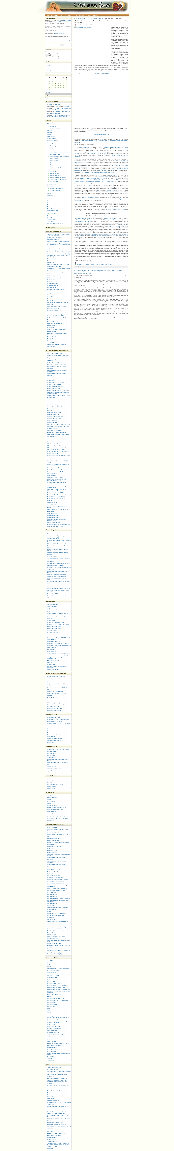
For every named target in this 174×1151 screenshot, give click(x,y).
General (82, 18)
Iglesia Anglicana (54, 147)
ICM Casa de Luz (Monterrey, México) (56, 447)
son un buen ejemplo (90, 238)
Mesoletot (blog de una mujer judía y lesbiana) (58, 321)
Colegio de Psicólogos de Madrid (100, 235)
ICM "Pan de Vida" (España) (54, 444)
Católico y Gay (50, 260)
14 (63, 83)
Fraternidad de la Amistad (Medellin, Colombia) (59, 434)
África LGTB (50, 961)
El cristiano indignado (52, 283)
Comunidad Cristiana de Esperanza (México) (58, 390)
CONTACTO (95, 15)
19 (58, 85)
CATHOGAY (50, 848)
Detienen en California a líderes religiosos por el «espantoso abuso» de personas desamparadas (100, 270)
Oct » (49, 92)
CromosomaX (50, 799)
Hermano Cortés (51, 1096)
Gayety (49, 803)
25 (55, 87)
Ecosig (96, 264)
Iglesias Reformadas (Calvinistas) (58, 177)
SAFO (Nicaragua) (51, 1051)
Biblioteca (49, 130)
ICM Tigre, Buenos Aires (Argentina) (56, 449)
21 (63, 85)
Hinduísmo (50, 195)
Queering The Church (52, 515)
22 (66, 85)
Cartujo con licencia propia (54, 258)
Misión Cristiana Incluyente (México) (56, 496)
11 (55, 83)
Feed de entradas (51, 67)
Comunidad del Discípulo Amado (55, 399)
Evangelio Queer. (51, 753)
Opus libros (50, 1128)
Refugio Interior (51, 339)
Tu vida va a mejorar (52, 1146)
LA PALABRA (54, 15)
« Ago (46, 92)
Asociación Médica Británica (92, 234)
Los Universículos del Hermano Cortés (56, 318)
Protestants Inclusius (52, 511)
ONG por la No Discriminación (54, 1028)
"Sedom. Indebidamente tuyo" (54, 237)
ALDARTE (49, 962)
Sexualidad (50, 217)
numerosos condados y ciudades (90, 197)
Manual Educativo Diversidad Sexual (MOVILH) (59, 1126)
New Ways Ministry (52, 805)
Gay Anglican (50, 295)
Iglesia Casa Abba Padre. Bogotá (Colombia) (58, 451)
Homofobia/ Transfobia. (98, 18)
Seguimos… (58, 104)
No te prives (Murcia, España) (54, 1026)
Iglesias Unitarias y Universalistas (58, 179)
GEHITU (49, 1008)
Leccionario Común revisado (54, 729)
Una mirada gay (51, 346)
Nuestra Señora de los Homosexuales (56, 329)
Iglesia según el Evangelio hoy (54, 641)
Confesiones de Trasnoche (54, 266)
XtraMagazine (50, 820)
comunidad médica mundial (83, 218)
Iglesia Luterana (54, 160)
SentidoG (49, 815)
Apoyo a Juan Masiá (52, 606)
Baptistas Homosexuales (53, 838)
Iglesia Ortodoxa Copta (55, 168)
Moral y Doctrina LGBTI (53, 325)
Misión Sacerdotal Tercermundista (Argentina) (58, 653)
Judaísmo (49, 203)
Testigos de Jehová (54, 181)
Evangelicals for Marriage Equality (55, 883)
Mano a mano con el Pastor (54, 319)
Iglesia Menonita (54, 162)
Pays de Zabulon (51, 331)
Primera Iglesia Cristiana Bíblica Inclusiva (57, 509)
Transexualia (50, 1060)
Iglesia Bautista (53, 149)
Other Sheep (50, 923)
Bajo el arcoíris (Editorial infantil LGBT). (57, 1078)
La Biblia (49, 727)
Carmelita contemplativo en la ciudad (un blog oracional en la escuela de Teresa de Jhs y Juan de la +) (58, 255)
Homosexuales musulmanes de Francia (57, 693)
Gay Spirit (49, 686)
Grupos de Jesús (51, 636)
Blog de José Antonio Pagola (54, 248)
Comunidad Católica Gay (53, 388)
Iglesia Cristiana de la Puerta (54, 468)
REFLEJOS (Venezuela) (53, 1049)
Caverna (49, 134)
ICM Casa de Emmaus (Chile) (54, 445)
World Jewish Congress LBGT (54, 710)
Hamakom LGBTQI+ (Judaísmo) (55, 691)
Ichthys (49, 442)
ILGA (48, 1014)
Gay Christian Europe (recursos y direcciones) (58, 558)
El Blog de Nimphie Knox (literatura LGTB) (57, 1085)
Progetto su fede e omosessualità (55, 931)
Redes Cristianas (51, 664)
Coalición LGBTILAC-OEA (53, 977)
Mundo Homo (50, 327)
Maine (98, 190)
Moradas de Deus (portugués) (54, 323)
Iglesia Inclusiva (54, 158)
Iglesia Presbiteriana (55, 169)
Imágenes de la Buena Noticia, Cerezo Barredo (59, 723)
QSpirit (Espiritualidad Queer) (54, 740)
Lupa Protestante (51, 651)
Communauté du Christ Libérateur (55, 382)
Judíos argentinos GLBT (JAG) (54, 699)
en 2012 (113, 175)
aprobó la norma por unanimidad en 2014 (92, 178)
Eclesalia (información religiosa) (55, 784)
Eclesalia (49, 782)
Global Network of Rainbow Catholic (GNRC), (58, 907)
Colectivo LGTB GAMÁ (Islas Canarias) (57, 985)
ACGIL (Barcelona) (52, 827)
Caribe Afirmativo (51, 972)
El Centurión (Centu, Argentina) (55, 877)
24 (52, 87)
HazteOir (103, 170)
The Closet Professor (52, 342)
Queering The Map (52, 1047)
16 (49, 85)
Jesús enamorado (51, 757)
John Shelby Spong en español (55, 310)
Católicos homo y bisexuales (54, 359)
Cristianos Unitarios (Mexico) (54, 418)
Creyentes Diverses (52, 408)
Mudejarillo (78, 262)
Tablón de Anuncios (52, 219)
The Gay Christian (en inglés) (54, 954)
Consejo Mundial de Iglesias (54, 626)
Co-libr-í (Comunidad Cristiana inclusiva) (57, 363)
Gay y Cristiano (51, 300)
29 (66, 87)
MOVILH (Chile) (51, 1024)
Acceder (49, 65)
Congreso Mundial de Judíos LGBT (56, 684)
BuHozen (49, 682)
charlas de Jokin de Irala (88, 167)
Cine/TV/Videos (51, 136)
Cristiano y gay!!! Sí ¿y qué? (54, 278)
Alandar (49, 779)
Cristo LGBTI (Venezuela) (53, 420)
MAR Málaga (50, 917)
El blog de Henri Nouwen (53, 632)
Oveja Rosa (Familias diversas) (55, 809)
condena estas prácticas (110, 218)
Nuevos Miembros (51, 208)
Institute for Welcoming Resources (55, 477)
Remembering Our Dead (53, 1139)
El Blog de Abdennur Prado (54, 279)
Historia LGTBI (88, 18)
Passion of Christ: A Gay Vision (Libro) (56, 593)
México (102, 264)
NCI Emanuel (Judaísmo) (53, 703)
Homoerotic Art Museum (53, 1100)
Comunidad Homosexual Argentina (56, 987)
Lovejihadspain (51, 701)
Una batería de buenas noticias (55, 223)
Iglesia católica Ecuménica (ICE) (55, 459)
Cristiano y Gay (51, 276)
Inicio (77, 18)
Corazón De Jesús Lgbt (53, 405)
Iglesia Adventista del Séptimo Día (58, 145)
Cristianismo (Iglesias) (52, 140)
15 (66, 83)
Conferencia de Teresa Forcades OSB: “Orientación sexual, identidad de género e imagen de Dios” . (57, 1082)
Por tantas (49, 662)
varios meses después (104, 176)
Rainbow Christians (52, 934)
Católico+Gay (50, 262)
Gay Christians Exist (52, 903)
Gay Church (50, 440)
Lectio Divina (53, 213)
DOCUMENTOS (80, 15)
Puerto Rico (88, 185)
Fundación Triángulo (52, 1004)
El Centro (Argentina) (52, 428)
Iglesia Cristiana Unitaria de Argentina (56, 469)
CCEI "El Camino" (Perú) (53, 361)
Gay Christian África (52, 436)
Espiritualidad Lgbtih (52, 751)
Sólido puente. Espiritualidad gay (55, 772)
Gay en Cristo (50, 297)
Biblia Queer (53, 126)
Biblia (48, 123)
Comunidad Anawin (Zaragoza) (55, 386)
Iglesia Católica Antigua (53, 453)
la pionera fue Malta (85, 147)
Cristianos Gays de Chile (53, 414)
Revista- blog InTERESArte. (54, 522)
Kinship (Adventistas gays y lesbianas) (56, 913)
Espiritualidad (50, 186)
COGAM (49, 979)
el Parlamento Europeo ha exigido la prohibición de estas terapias (98, 172)
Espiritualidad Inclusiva (55, 190)
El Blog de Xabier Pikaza (53, 281)
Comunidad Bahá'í (51, 138)
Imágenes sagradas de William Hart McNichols (58, 563)
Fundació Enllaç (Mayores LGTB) (55, 998)
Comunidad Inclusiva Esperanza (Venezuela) (58, 403)
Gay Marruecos (51, 1006)
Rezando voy (50, 742)
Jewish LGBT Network (52, 697)
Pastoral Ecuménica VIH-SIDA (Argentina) (57, 929)
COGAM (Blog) (51, 981)
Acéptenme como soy (52, 535)
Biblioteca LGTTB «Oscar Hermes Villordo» (58, 543)
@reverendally (51, 533)
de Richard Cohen (101, 167)
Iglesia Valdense (54, 171)
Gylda (48, 1010)
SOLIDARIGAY (51, 1056)
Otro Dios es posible (55, 128)
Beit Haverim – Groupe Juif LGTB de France (58, 680)
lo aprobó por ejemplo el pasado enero (116, 209)
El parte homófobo (51, 184)
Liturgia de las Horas (52, 731)
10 (52, 83)
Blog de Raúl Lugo (52, 250)
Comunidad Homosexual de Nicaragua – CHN (58, 989)
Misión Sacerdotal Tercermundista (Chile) (57, 655)
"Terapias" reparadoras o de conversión (85, 264)
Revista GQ (50, 813)
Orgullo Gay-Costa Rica (53, 1032)
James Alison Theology (53, 308)
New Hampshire (90, 181)
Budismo (49, 132)
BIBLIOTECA (71, 15)
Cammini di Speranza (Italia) (54, 846)
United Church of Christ (53, 669)
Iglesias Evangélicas (55, 173)
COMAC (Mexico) (51, 377)
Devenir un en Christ (52, 422)
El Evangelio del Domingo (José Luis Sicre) (58, 719)
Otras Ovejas (50, 925)
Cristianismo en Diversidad (54, 412)
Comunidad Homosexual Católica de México (58, 401)
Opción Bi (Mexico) (52, 1030)
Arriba (125, 275)
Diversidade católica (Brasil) (54, 875)
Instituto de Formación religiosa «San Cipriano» (59, 567)
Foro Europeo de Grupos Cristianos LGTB (57, 888)
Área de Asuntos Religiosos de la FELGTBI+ (58, 834)
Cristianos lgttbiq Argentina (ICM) (55, 416)
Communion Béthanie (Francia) (55, 384)
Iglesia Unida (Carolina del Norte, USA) (57, 643)
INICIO (47, 15)
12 (58, 83)
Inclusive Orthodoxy (52, 475)
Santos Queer (50, 770)
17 (52, 85)
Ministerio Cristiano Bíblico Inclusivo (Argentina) (59, 495)
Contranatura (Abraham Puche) (55, 272)
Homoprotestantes (51, 909)
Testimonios (50, 221)
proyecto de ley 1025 (110, 190)
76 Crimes (49, 795)
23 (49, 87)
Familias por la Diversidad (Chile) (55, 994)
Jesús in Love (50, 569)
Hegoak (49, 1012)
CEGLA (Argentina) (52, 852)
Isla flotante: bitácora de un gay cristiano (57, 306)
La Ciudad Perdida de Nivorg (54, 314)
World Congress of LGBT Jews (54, 708)
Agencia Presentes (52, 797)
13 (61, 83)
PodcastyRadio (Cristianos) (54, 660)
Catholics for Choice (52, 850)
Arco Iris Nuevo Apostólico (53, 832)
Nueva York (97, 181)
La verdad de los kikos (52, 1110)
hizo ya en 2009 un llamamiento (117, 226)
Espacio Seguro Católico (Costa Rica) (56, 432)
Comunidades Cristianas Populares (56, 622)
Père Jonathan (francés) (53, 337)
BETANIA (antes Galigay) (53, 840)
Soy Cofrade (50, 340)
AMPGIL (49, 964)
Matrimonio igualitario (52, 204)
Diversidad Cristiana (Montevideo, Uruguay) (58, 426)
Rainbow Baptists (51, 933)
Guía (99, 264)
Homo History (50, 1098)
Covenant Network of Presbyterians (56, 407)
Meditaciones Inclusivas (53, 732)
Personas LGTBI (116, 264)
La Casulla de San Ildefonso (54, 312)
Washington (120, 179)
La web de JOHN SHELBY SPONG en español (58, 316)
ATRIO (48, 608)
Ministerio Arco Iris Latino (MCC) (55, 493)
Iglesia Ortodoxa (54, 166)
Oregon (78, 179)
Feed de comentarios (52, 69)
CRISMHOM (50, 410)
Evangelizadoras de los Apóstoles (55, 1091)
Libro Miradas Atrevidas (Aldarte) (55, 1122)
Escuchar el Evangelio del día (54, 721)
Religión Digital (51, 788)
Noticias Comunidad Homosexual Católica (57, 921)
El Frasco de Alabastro (52, 285)
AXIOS (49, 836)
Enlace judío (50, 1087)
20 (61, 85)
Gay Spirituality (51, 755)
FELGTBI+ (49, 996)
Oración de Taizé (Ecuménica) (54, 734)
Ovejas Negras (51, 1036)
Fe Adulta (49, 634)
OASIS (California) (51, 504)
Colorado (103, 181)
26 (58, 87)
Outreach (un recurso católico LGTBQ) (56, 807)
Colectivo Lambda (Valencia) (54, 983)
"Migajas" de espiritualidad (56, 188)
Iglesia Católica (54, 150)
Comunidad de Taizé (52, 620)
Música (49, 206)
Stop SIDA (49, 1058)
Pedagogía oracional (52, 210)
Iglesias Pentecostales (55, 175)
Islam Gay (49, 695)
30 (49, 90)
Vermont (87, 179)
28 (63, 87)
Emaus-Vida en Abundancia (54, 430)
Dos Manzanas (51, 801)
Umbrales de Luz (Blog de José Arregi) (56, 344)
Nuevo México (94, 179)
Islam (48, 201)
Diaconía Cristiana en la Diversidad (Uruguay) (58, 424)
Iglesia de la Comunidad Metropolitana (59, 156)
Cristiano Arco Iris (51, 274)
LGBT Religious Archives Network (55, 915)
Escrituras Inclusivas (52, 287)
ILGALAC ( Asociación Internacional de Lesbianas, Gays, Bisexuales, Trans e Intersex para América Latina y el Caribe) (58, 1017)
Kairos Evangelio (51, 647)
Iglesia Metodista (54, 164)
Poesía (49, 216)
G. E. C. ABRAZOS (51, 892)
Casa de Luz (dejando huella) (54, 353)
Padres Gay (50, 1038)
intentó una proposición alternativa (98, 153)
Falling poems (50, 293)
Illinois (82, 179)
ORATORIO (63, 15)
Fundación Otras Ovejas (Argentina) (56, 890)
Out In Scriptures (51, 736)
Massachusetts (110, 181)
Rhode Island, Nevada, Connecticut (108, 179)
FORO (88, 15)
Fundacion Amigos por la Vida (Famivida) (57, 1000)
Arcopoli (49, 966)
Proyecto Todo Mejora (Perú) (54, 1045)
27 (61, 87)
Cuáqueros (52, 143)
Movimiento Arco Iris (52, 502)
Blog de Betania (51, 844)
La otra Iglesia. (51, 649)
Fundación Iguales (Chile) (53, 1002)
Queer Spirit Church (52, 513)
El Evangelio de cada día (53, 717)
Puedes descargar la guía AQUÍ (101, 134)
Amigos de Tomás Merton (53, 604)
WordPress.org (51, 71)
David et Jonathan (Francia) (54, 872)
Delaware (82, 181)
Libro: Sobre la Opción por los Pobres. (56, 585)
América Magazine (52, 781)
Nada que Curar (108, 264)
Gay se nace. (50, 298)
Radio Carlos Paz (51, 811)
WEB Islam (50, 1148)
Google (56, 56)
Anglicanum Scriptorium (53, 239)
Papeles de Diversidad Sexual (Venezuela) (58, 1043)
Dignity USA (50, 873)
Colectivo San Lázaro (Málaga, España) (57, 364)
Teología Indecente (52, 1141)
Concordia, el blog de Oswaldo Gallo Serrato (58, 264)
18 (55, 85)
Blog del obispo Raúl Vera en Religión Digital (58, 252)
